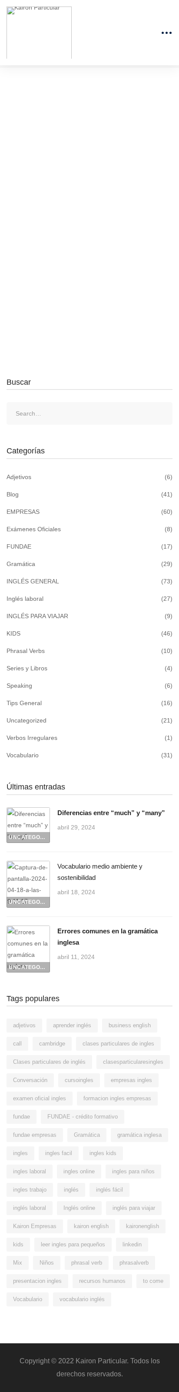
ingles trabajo (29, 1189)
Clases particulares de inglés (49, 1062)
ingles (20, 1153)
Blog (89, 494)
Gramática (89, 563)
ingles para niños (133, 1171)
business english (130, 1025)
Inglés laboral (89, 598)
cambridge (52, 1043)
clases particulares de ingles (118, 1043)
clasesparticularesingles (133, 1062)
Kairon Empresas (34, 1226)
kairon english (91, 1226)
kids (18, 1244)
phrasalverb (134, 1262)
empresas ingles (131, 1080)
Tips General (89, 702)
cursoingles (79, 1080)
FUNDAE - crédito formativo (82, 1116)
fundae (21, 1116)
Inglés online (79, 1208)
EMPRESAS (89, 511)
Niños (47, 1262)
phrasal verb (86, 1262)
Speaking (89, 685)
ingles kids (103, 1153)
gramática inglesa (139, 1135)
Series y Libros (89, 668)
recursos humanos (102, 1281)
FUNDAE (89, 546)
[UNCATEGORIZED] (28, 812)
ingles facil (58, 1153)
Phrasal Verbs (89, 650)
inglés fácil (109, 1189)
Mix (17, 1262)
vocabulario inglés (82, 1299)
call (17, 1043)
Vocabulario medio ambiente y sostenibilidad (100, 872)
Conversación (30, 1080)
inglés (71, 1189)
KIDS (89, 633)
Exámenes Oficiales (89, 529)
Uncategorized (89, 720)
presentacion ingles (37, 1281)
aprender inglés (72, 1025)
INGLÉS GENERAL (89, 581)
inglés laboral (29, 1208)
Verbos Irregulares (89, 737)
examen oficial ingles (39, 1098)
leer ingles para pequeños (73, 1244)
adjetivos (24, 1025)
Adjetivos (89, 476)
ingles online (79, 1171)
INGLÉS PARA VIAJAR (89, 616)
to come (153, 1281)
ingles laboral (29, 1171)
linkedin (132, 1244)
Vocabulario (89, 755)
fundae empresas (34, 1135)
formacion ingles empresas (117, 1098)
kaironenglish (142, 1226)
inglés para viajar (134, 1208)
